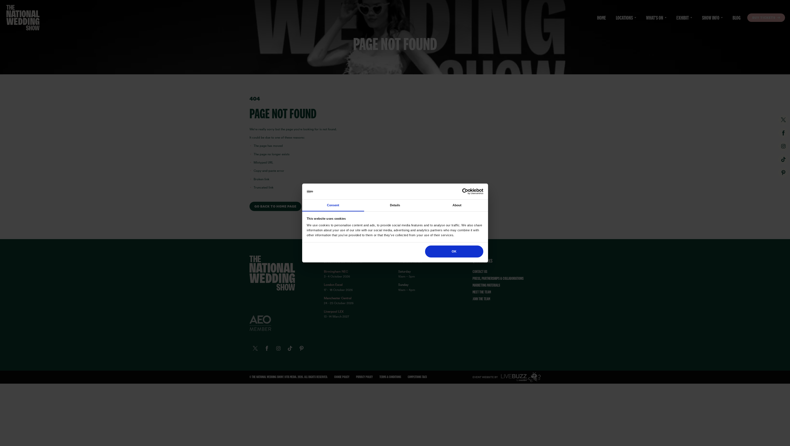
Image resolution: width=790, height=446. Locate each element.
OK (454, 251)
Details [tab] (395, 205)
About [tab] (457, 205)
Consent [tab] (333, 205)
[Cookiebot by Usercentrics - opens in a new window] (465, 192)
